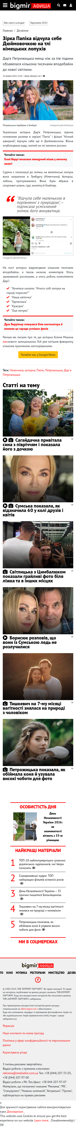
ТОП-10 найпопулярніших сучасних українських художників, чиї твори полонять (42, 864)
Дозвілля (22, 30)
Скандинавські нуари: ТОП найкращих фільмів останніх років (41, 877)
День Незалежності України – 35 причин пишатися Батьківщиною (40, 893)
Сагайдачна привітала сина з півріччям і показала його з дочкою (32, 444)
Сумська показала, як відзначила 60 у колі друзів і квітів (33, 510)
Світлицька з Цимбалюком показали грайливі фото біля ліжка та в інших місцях (34, 576)
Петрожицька (54, 370)
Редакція (8, 1026)
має (5, 341)
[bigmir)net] (21, 5)
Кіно (9, 973)
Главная (8, 30)
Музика (21, 973)
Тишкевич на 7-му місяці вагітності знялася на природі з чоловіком (34, 707)
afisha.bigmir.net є (29, 1008)
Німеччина (17, 370)
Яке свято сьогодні (14, 22)
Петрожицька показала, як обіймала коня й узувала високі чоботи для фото (34, 773)
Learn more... (42, 1120)
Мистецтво (56, 973)
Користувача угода (15, 1052)
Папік (40, 370)
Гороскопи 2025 (39, 22)
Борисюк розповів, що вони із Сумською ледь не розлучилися (30, 642)
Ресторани (37, 973)
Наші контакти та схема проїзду (23, 1033)
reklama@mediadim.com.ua (20, 1073)
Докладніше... (16, 1111)
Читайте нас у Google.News (38, 355)
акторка (30, 370)
